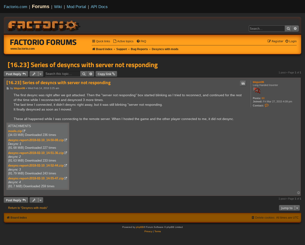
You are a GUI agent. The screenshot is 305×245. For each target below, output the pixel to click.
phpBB (140, 227)
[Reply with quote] (243, 83)
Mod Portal (76, 7)
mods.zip (15, 131)
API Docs (99, 7)
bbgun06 (258, 82)
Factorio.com (15, 7)
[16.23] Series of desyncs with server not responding (83, 65)
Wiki (58, 7)
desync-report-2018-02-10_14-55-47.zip (36, 178)
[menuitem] (123, 41)
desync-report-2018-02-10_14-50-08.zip (36, 140)
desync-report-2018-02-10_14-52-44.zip (36, 165)
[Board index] (44, 25)
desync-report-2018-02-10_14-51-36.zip (36, 153)
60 (263, 98)
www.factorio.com (22, 48)
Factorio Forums (43, 42)
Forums (40, 6)
